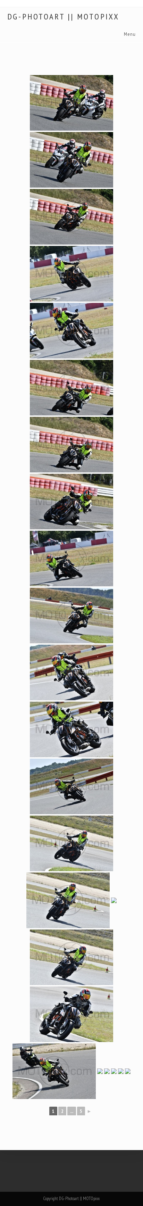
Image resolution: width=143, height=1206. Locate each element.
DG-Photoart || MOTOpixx (63, 17)
